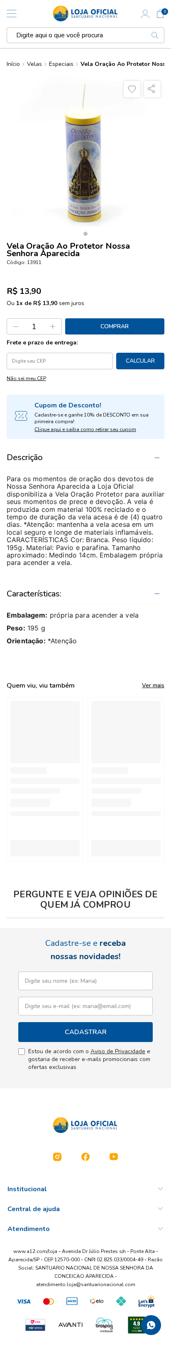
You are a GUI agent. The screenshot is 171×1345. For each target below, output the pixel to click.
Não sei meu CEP (26, 378)
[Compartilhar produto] (152, 89)
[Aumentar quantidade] (53, 326)
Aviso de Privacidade (117, 1051)
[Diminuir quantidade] (15, 326)
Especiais (61, 64)
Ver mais (153, 685)
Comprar (114, 326)
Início (13, 64)
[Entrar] (145, 14)
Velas (34, 64)
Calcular (140, 361)
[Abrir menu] (12, 14)
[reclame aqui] (137, 1325)
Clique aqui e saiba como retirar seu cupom (85, 429)
